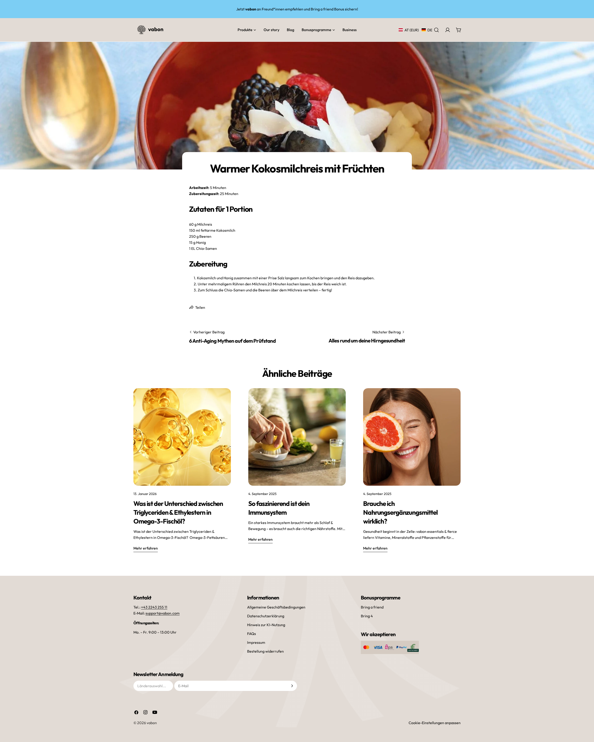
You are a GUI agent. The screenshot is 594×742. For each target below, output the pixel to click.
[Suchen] (436, 30)
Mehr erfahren (145, 548)
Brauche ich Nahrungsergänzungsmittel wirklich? (400, 512)
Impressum (256, 642)
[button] (415, 30)
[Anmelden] (292, 685)
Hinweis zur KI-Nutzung (266, 624)
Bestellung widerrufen (265, 651)
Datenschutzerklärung (265, 616)
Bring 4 (367, 616)
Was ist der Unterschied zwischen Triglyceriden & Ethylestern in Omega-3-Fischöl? (178, 512)
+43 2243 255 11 (154, 607)
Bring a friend (372, 607)
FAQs (251, 633)
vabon (152, 722)
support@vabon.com (162, 613)
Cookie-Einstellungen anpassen (435, 722)
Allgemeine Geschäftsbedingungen (276, 607)
